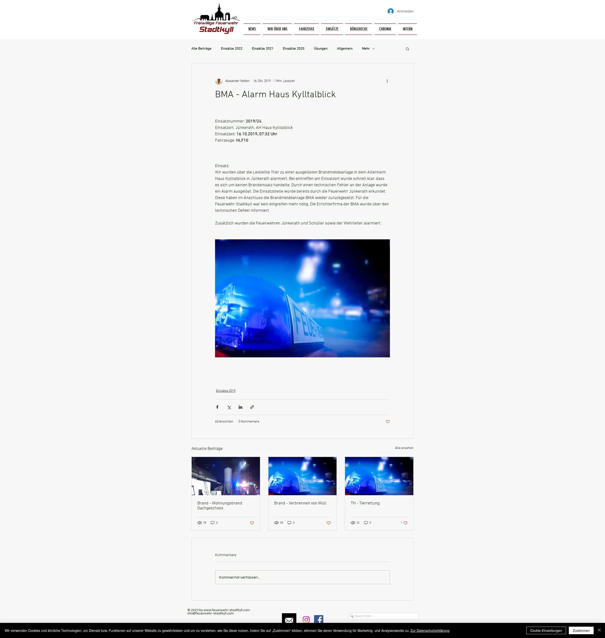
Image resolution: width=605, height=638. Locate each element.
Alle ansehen (404, 448)
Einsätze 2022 (231, 48)
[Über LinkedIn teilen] (240, 407)
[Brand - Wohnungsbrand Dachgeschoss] (226, 476)
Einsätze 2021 (262, 48)
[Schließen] (599, 630)
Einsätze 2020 (293, 48)
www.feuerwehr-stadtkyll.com (226, 610)
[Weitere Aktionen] (387, 81)
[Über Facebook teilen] (217, 407)
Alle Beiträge (201, 48)
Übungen (321, 48)
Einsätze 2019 (225, 391)
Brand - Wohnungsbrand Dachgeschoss (219, 506)
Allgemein (345, 48)
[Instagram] (306, 619)
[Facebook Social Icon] (318, 619)
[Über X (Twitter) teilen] (229, 407)
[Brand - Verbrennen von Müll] (302, 476)
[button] (277, 29)
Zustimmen (581, 630)
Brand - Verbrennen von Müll (300, 503)
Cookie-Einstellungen (546, 630)
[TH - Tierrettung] (379, 476)
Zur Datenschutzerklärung (430, 630)
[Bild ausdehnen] (302, 298)
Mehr (366, 48)
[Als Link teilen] (252, 407)
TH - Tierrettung (365, 503)
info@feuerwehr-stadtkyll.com (210, 613)
